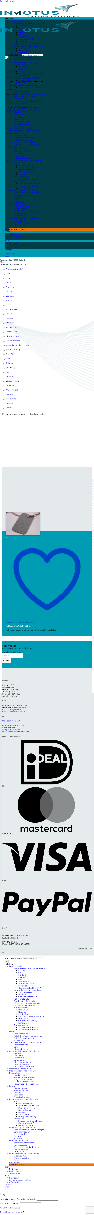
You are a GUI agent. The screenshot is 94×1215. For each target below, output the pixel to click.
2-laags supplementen (29, 85)
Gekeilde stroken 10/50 (29, 78)
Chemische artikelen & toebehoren (26, 101)
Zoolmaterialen (16, 21)
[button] (7, 256)
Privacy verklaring (10, 727)
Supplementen (21, 82)
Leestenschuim (21, 103)
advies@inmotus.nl (21, 707)
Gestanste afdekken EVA (30, 43)
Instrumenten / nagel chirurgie (24, 131)
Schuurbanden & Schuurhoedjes (29, 193)
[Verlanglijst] (7, 537)
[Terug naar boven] (3, 952)
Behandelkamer (21, 213)
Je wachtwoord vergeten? (12, 1212)
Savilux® (22, 25)
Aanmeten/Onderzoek (24, 206)
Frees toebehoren (22, 158)
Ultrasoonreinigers (23, 121)
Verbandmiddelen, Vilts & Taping (25, 218)
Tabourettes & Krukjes (28, 167)
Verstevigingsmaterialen (26, 62)
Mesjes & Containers (23, 140)
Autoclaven (23, 177)
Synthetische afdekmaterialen (28, 46)
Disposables (15, 133)
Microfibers (23, 50)
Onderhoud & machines (20, 245)
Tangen (17, 199)
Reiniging (18, 115)
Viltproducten (20, 220)
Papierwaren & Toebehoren (27, 144)
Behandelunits (25, 172)
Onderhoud (19, 216)
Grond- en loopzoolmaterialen (28, 60)
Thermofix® (24, 37)
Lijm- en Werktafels (27, 186)
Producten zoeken (13, 55)
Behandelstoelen (26, 165)
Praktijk (17, 163)
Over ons (8, 231)
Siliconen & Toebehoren (20, 128)
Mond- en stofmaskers (24, 142)
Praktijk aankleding (27, 179)
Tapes (16, 225)
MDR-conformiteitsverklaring (15, 732)
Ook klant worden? (11, 721)
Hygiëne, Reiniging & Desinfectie (25, 110)
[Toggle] (4, 269)
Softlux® (22, 32)
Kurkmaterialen (21, 64)
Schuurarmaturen (22, 195)
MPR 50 (22, 34)
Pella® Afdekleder (22, 92)
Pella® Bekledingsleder (25, 96)
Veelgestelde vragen (11, 729)
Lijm (16, 105)
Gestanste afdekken (27, 53)
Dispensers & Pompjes (24, 126)
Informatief (14, 247)
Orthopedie (14, 238)
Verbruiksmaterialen (19, 204)
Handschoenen (21, 135)
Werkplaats (19, 181)
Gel (20, 27)
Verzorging (19, 119)
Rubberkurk (24, 71)
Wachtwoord (9, 1203)
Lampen (22, 174)
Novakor (22, 69)
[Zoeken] (6, 57)
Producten (14, 243)
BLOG (7, 241)
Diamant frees (21, 149)
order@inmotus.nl (16, 710)
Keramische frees (22, 151)
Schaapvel (19, 99)
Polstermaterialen (22, 55)
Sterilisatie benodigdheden (27, 211)
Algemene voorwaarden (13, 725)
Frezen (12, 147)
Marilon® (22, 30)
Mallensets (19, 202)
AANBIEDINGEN (17, 229)
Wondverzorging (22, 222)
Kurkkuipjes (24, 80)
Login (17, 1208)
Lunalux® (23, 41)
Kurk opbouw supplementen (32, 73)
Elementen (14, 227)
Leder (12, 89)
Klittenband (19, 197)
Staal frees (19, 156)
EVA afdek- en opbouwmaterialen (30, 23)
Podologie (14, 234)
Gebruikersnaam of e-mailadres (18, 1199)
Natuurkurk (24, 66)
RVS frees (18, 154)
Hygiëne (18, 112)
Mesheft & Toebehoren (24, 138)
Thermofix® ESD (26, 39)
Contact (8, 250)
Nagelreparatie (21, 209)
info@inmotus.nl (20, 705)
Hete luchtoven (25, 188)
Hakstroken (24, 76)
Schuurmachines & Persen (30, 183)
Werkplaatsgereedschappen (22, 190)
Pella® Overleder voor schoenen (29, 94)
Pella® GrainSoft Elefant (19, 626)
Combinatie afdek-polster (26, 57)
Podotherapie (15, 236)
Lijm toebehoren (22, 108)
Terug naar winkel (17, 85)
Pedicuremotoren (27, 170)
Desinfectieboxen (22, 124)
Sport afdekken (25, 48)
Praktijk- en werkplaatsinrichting (25, 160)
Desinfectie (19, 117)
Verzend (6, 660)
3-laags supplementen (29, 87)
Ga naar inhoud (7, 1)
